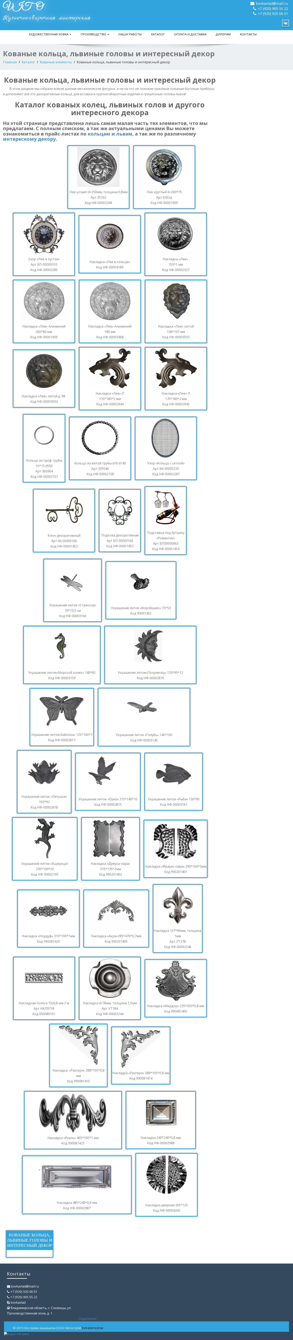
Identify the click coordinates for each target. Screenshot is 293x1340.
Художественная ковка (49, 34)
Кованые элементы (56, 62)
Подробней (87, 1318)
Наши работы (130, 34)
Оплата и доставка (190, 34)
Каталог (158, 34)
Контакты (248, 34)
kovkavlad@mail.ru (272, 3)
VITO (23, 7)
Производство (94, 34)
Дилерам (223, 34)
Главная (10, 62)
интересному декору (29, 139)
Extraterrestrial (92, 1328)
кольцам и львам (110, 133)
